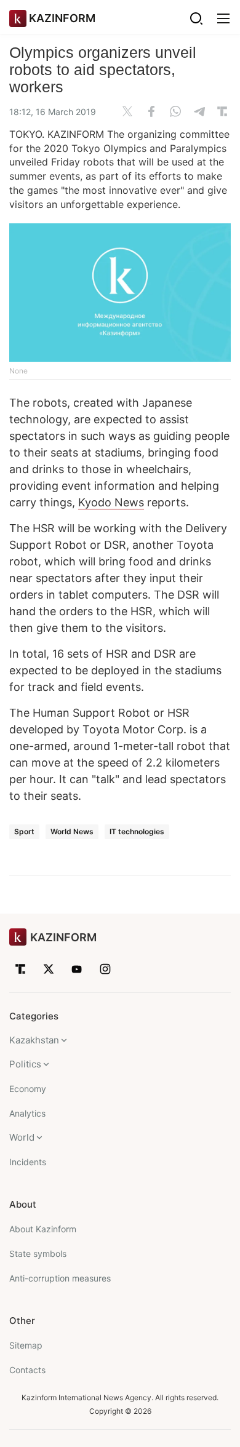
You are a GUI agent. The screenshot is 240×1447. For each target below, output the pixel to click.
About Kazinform (42, 1229)
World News (72, 831)
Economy (27, 1088)
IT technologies (137, 831)
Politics (25, 1064)
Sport (24, 831)
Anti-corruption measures (60, 1278)
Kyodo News (111, 502)
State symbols (37, 1253)
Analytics (27, 1113)
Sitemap (25, 1345)
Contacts (27, 1370)
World (21, 1137)
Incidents (27, 1162)
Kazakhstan (34, 1040)
